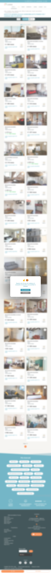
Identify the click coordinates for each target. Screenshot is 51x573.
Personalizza (25, 292)
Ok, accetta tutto (25, 290)
